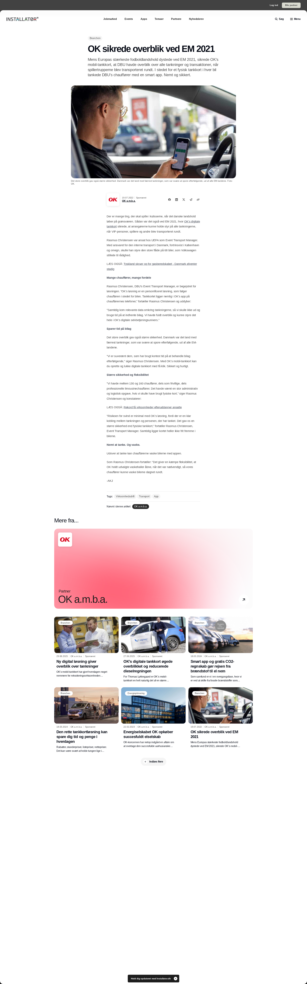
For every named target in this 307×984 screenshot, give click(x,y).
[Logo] (22, 19)
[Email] (191, 200)
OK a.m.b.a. (128, 201)
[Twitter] (184, 200)
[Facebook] (169, 200)
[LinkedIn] (176, 200)
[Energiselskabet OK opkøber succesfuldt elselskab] (153, 717)
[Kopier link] (198, 199)
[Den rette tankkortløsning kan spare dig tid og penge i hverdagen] (86, 720)
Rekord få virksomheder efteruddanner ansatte (153, 407)
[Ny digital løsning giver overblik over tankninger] (86, 647)
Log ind (274, 5)
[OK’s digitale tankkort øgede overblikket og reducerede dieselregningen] (153, 649)
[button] (244, 600)
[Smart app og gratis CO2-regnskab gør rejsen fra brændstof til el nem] (220, 649)
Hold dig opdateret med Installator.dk (151, 978)
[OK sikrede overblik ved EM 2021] (220, 717)
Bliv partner (291, 5)
